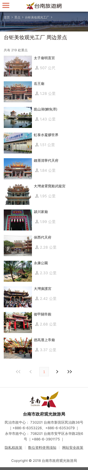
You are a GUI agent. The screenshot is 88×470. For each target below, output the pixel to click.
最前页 (18, 371)
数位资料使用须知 (42, 447)
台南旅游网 (44, 6)
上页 (57, 371)
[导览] (6, 5)
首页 (7, 17)
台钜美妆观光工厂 (37, 17)
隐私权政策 (13, 447)
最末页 (69, 371)
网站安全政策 (72, 447)
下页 (31, 371)
